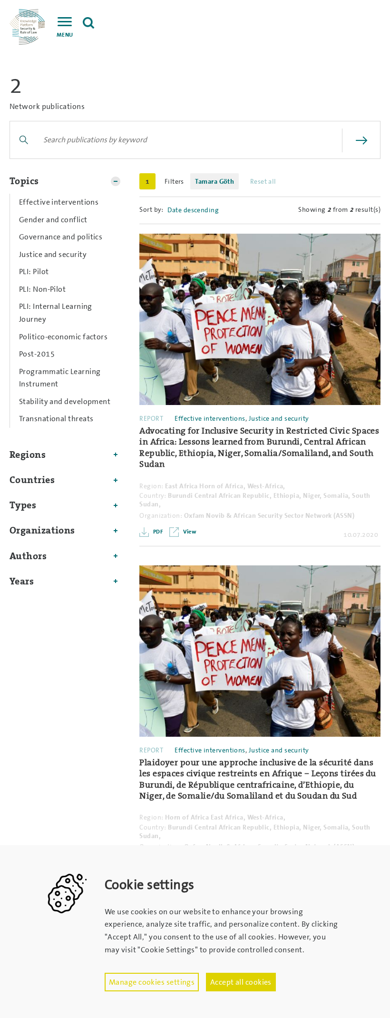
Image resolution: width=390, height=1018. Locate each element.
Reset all (263, 181)
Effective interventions (58, 202)
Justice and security (53, 254)
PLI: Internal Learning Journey (55, 312)
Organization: (160, 515)
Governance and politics (60, 237)
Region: (151, 486)
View (188, 531)
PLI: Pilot (34, 272)
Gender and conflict (53, 220)
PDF (157, 531)
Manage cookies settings (152, 982)
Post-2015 (37, 354)
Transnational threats (56, 419)
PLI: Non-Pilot (42, 289)
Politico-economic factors (63, 337)
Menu (65, 35)
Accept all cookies (241, 982)
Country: (152, 495)
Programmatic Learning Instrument (59, 377)
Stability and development (64, 401)
